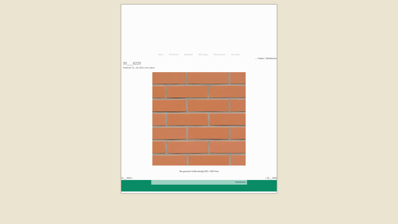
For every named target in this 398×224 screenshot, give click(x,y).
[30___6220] (199, 165)
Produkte (174, 54)
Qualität (188, 54)
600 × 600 (208, 171)
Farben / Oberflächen (266, 58)
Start (160, 54)
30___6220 (132, 63)
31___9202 (126, 178)
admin (152, 68)
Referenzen (220, 54)
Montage (203, 54)
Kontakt (235, 54)
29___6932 (272, 178)
